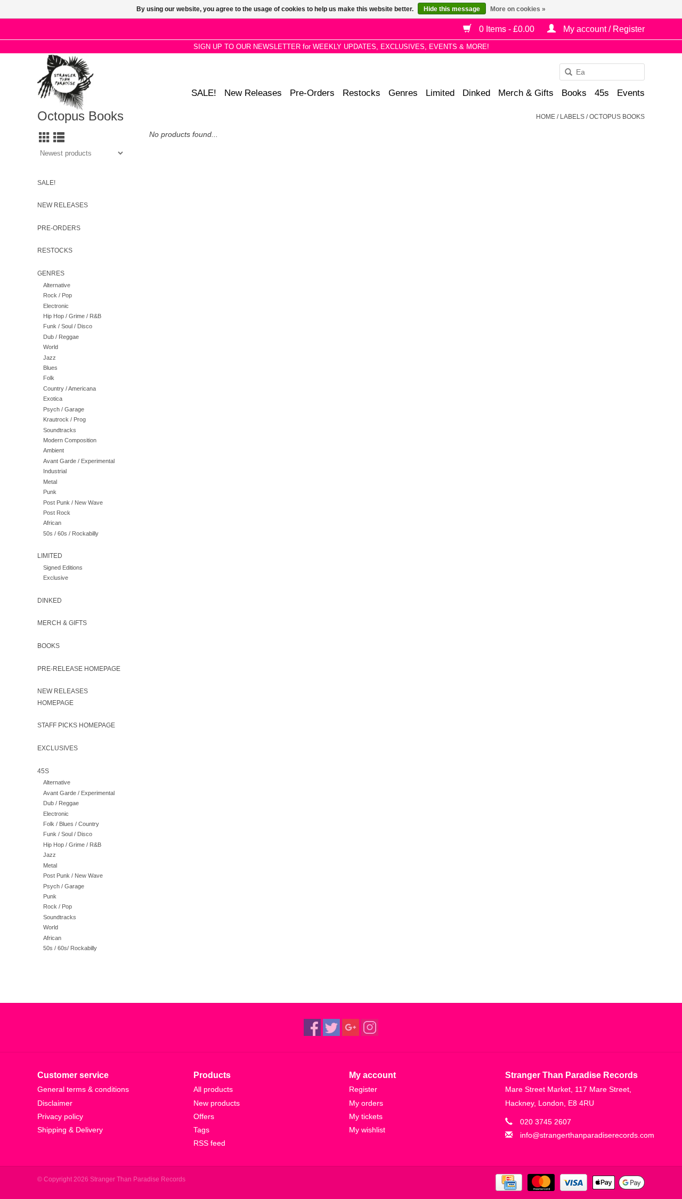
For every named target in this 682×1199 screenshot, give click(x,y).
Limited (440, 93)
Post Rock (56, 512)
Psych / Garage (63, 409)
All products (213, 1089)
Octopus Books (617, 116)
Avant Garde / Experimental (79, 461)
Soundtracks (59, 430)
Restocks (361, 93)
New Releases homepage (62, 697)
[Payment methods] (508, 1182)
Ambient (53, 450)
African (52, 523)
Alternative (56, 285)
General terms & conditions (83, 1089)
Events (631, 93)
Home (545, 116)
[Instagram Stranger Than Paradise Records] (369, 1027)
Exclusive (55, 577)
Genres (403, 93)
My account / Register (603, 29)
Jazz (49, 357)
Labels (572, 116)
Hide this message (452, 9)
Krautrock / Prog (64, 419)
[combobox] (602, 71)
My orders (366, 1103)
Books (574, 93)
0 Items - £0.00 (507, 29)
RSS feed (209, 1143)
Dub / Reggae (61, 337)
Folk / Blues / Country (71, 824)
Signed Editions (63, 567)
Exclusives (57, 748)
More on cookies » (518, 9)
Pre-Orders (312, 93)
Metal (50, 482)
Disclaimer (54, 1103)
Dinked (476, 93)
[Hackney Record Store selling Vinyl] (93, 82)
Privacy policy (60, 1116)
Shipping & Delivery (70, 1129)
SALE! (203, 93)
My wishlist (367, 1129)
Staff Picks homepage (76, 725)
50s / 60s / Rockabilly (71, 533)
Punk (49, 492)
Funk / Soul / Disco (67, 326)
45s (602, 93)
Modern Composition (69, 440)
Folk (48, 378)
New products (216, 1103)
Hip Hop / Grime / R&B (72, 316)
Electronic (56, 306)
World (50, 347)
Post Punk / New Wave (73, 502)
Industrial (55, 471)
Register (363, 1089)
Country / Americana (69, 388)
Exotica (52, 398)
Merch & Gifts (526, 93)
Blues (50, 367)
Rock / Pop (57, 295)
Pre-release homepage (78, 669)
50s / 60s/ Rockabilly (70, 948)
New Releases (253, 93)
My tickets (366, 1116)
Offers (203, 1116)
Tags (201, 1129)
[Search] (564, 72)
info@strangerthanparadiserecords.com (587, 1135)
